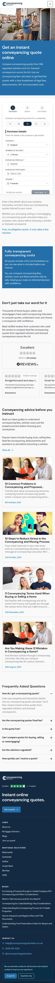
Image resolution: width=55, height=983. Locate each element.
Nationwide (7, 852)
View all (6, 450)
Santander (7, 856)
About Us (6, 827)
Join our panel (8, 840)
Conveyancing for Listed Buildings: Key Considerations (26, 903)
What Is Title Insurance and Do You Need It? (21, 899)
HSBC (4, 875)
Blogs (4, 836)
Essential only (26, 976)
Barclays (6, 870)
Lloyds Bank (7, 866)
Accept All (11, 976)
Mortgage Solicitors (11, 831)
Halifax (5, 861)
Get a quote (9, 809)
